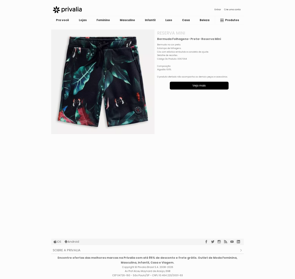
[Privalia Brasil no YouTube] (233, 241)
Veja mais (199, 86)
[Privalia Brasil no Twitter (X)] (214, 241)
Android (73, 242)
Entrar (218, 9)
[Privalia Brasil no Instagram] (221, 241)
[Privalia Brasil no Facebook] (208, 241)
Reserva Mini (171, 33)
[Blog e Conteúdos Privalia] (227, 241)
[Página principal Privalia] (67, 9)
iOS (59, 242)
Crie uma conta (232, 9)
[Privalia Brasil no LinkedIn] (240, 241)
